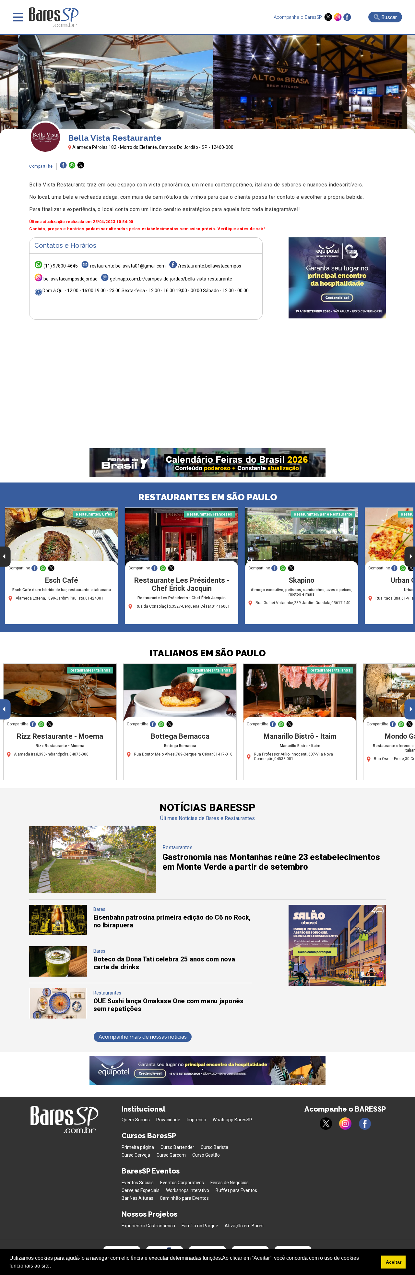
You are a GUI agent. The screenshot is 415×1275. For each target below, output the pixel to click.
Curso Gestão (206, 1155)
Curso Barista (214, 1147)
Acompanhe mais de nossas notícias (143, 1037)
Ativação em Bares (244, 1225)
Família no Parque (200, 1225)
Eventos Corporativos (182, 1182)
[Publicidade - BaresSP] (337, 277)
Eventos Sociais (138, 1182)
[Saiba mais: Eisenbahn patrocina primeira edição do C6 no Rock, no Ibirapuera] (58, 933)
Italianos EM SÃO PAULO (207, 653)
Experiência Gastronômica (148, 1225)
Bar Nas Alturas (137, 1198)
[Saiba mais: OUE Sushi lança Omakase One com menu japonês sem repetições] (58, 1017)
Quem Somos (136, 1119)
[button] (53, 1267)
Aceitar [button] (393, 1262)
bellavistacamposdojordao (70, 278)
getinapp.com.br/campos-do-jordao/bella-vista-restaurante (171, 278)
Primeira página (138, 1147)
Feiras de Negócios (229, 1182)
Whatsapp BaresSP (232, 1119)
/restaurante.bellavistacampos (209, 265)
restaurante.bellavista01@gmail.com (128, 265)
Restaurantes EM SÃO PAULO (207, 497)
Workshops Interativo (187, 1190)
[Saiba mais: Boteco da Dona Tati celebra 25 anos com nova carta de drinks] (58, 975)
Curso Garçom (171, 1155)
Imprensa (196, 1119)
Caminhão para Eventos (184, 1198)
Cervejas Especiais (141, 1190)
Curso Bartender (177, 1147)
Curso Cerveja (136, 1155)
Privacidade (168, 1119)
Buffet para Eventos (236, 1190)
